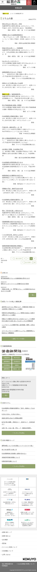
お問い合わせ (6, 554)
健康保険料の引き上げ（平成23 (12, 72)
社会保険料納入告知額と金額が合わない (14, 453)
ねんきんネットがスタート (10, 61)
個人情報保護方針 (7, 564)
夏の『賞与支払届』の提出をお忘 (12, 210)
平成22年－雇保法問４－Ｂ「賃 (12, 127)
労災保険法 (7, 365)
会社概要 (5, 539)
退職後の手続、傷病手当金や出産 (12, 188)
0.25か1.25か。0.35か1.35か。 (11, 414)
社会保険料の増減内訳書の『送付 (12, 116)
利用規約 (5, 566)
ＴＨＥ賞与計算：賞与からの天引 (12, 235)
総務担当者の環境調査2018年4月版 (13, 390)
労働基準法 (7, 357)
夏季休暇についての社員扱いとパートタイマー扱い (17, 446)
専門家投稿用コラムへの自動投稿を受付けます (15, 278)
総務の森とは (6, 536)
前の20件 (19, 258)
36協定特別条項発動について (11, 457)
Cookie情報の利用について (26, 564)
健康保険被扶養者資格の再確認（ (12, 246)
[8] (35, 262)
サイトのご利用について (9, 547)
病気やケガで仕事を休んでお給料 (12, 83)
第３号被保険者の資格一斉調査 (12, 105)
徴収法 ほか (16, 369)
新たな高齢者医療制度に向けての (12, 138)
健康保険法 (7, 369)
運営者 (4, 543)
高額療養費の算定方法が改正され (12, 222)
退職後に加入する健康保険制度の (12, 35)
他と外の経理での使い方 (9, 449)
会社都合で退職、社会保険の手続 (12, 149)
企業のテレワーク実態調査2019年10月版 (14, 385)
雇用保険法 (7, 361)
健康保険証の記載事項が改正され (12, 175)
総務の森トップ (7, 532)
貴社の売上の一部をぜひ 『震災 (12, 24)
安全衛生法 (17, 361)
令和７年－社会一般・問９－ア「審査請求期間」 (17, 428)
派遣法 (17, 365)
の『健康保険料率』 (12, 94)
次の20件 (28, 262)
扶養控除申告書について (9, 461)
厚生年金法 (17, 357)
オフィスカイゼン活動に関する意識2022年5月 (16, 381)
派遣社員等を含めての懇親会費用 (12, 418)
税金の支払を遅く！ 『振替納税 (12, 48)
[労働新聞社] (12, 351)
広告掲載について (7, 551)
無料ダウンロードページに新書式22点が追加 (15, 284)
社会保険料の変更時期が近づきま (12, 162)
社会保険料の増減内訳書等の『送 (12, 199)
